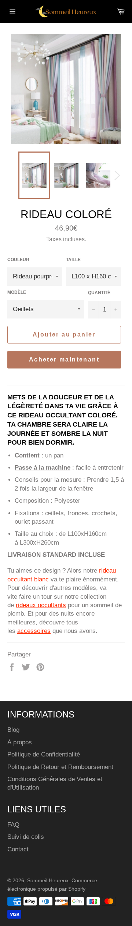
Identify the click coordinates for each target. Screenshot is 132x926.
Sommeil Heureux (48, 880)
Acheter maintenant (64, 359)
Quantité (99, 292)
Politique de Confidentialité (43, 754)
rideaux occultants (41, 605)
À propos (19, 742)
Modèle (16, 292)
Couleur (18, 259)
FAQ (13, 824)
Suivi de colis (25, 836)
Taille (73, 259)
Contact (18, 849)
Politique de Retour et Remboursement (60, 766)
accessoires (34, 630)
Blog (13, 729)
